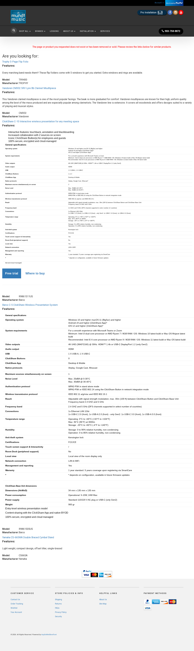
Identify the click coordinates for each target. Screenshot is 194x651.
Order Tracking (17, 604)
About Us (68, 31)
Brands (39, 31)
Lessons (54, 31)
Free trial (11, 273)
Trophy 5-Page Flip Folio (15, 61)
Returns (58, 604)
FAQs (57, 608)
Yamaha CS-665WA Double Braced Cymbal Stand (28, 537)
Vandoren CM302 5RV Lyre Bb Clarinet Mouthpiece (29, 88)
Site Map (102, 604)
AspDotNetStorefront (49, 635)
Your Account (16, 612)
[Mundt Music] (38, 16)
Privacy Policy (61, 612)
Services (105, 31)
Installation (87, 31)
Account (158, 3)
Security (58, 616)
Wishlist (14, 608)
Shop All (24, 31)
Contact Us (15, 599)
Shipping (58, 599)
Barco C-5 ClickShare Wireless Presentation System (30, 304)
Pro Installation (148, 12)
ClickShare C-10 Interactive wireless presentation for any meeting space (40, 121)
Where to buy (35, 273)
